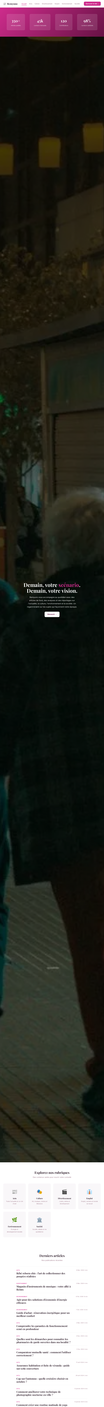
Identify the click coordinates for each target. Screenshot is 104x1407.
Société (77, 4)
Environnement (67, 4)
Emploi (57, 4)
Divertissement (47, 4)
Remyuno (10, 3)
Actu (30, 4)
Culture (37, 4)
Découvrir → (52, 614)
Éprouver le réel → (92, 3)
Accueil (24, 4)
